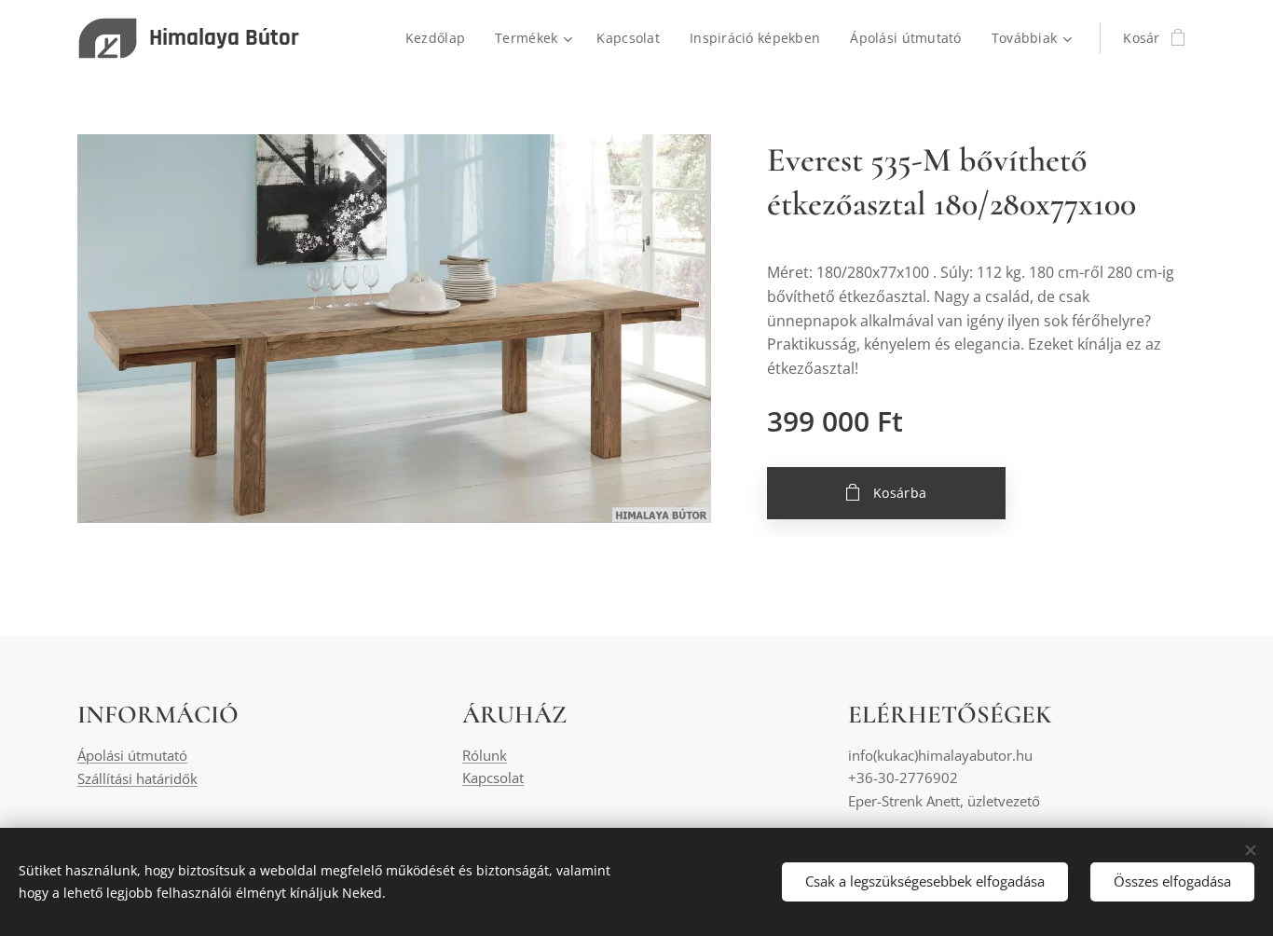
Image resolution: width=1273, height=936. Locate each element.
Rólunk (484, 755)
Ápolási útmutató (132, 755)
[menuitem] (440, 38)
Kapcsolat (493, 777)
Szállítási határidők (137, 778)
